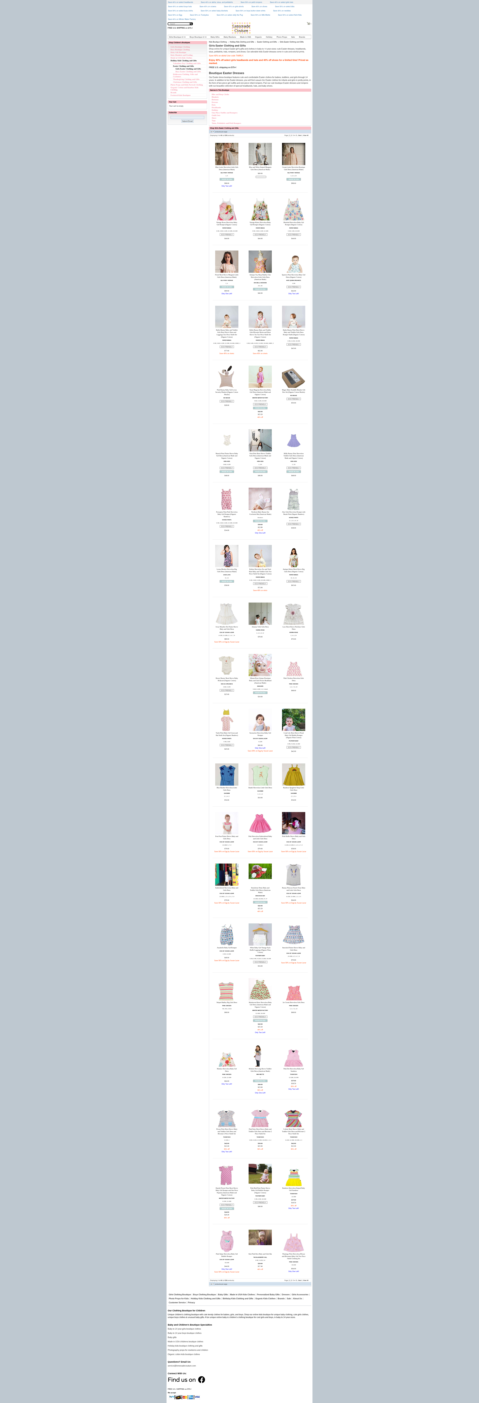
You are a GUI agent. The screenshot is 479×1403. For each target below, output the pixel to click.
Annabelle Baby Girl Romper (227, 948)
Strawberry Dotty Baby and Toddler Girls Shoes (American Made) (260, 890)
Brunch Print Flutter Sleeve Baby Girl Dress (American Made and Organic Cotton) (227, 456)
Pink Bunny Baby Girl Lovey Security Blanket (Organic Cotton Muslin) (226, 392)
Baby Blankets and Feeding (182, 55)
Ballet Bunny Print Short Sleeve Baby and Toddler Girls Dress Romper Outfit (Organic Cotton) (293, 332)
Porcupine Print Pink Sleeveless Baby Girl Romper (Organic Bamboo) (227, 514)
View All (305, 135)
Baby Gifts (215, 37)
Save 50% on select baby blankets (214, 10)
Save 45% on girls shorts (234, 6)
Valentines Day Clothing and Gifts (187, 63)
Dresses (215, 102)
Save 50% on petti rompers (251, 2)
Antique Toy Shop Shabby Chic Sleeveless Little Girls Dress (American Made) (260, 277)
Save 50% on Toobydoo (199, 15)
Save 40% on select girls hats (281, 2)
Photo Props (282, 37)
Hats (214, 105)
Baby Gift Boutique (178, 52)
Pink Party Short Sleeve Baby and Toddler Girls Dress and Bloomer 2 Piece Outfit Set (260, 1131)
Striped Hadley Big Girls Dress (227, 1002)
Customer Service (177, 1302)
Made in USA (245, 37)
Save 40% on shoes (259, 6)
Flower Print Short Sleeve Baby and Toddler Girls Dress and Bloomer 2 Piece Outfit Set (226, 1131)
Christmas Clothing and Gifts (185, 82)
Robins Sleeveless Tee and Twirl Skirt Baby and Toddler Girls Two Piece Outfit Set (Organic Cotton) (260, 571)
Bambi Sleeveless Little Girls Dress (260, 788)
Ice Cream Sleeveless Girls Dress (293, 1002)
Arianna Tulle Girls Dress (260, 627)
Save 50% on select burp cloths (180, 10)
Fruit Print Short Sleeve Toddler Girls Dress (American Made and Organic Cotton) (260, 456)
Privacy (191, 1302)
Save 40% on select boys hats (180, 6)
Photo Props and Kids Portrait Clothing (187, 85)
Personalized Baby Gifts (268, 1294)
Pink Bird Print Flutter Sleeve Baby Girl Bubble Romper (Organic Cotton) (260, 1190)
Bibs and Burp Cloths (220, 94)
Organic (258, 37)
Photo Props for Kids (179, 1298)
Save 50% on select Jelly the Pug (230, 15)
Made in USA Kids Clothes (181, 58)
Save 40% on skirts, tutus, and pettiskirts (217, 2)
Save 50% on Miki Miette (260, 15)
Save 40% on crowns (208, 6)
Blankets (215, 97)
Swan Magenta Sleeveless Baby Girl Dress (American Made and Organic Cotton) (260, 392)
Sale (293, 37)
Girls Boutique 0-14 (177, 37)
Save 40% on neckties (282, 10)
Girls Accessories (300, 1294)
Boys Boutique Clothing (180, 50)
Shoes (214, 118)
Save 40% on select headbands (180, 2)
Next (299, 135)
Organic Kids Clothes (265, 1298)
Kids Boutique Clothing (218, 42)
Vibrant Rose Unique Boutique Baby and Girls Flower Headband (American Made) (260, 680)
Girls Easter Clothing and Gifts (188, 69)
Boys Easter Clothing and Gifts (188, 72)
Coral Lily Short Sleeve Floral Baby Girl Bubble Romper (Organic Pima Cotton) (294, 735)
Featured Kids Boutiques (181, 95)
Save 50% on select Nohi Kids (290, 15)
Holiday (269, 37)
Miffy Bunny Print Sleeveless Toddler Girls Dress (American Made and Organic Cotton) (294, 456)
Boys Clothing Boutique (204, 1294)
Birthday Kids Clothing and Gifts (238, 1298)
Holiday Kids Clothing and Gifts (184, 61)
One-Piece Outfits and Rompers (225, 113)
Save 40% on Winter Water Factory (182, 19)
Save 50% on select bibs (284, 6)
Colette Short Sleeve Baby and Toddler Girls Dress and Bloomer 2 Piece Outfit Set (293, 1131)
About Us (297, 1298)
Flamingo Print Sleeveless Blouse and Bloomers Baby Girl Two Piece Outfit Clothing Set (293, 1256)
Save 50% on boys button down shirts (250, 10)
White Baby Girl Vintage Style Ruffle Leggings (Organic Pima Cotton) (260, 950)
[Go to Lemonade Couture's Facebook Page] (186, 1379)
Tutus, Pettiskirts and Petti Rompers (226, 123)
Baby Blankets (230, 37)
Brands (302, 37)
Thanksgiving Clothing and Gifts (186, 79)
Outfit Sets (216, 115)
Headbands (216, 107)
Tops (214, 121)
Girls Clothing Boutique (180, 1294)
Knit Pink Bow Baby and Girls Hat (260, 1254)
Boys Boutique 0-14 (198, 37)
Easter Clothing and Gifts (183, 66)
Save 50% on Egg (175, 15)
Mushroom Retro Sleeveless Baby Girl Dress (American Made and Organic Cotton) (260, 1004)
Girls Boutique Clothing (180, 47)
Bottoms (215, 100)
